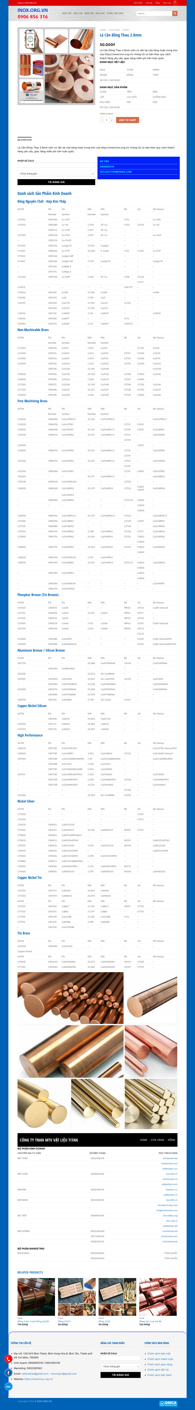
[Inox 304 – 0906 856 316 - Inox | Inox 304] (38, 13)
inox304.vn (171, 1174)
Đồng (126, 30)
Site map (167, 3)
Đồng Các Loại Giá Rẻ (150, 1321)
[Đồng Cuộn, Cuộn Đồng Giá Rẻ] (36, 1297)
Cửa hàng (114, 30)
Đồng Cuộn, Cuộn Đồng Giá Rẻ (33, 1321)
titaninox (170, 1189)
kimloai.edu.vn (170, 1179)
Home (103, 30)
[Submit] (174, 13)
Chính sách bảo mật (158, 1353)
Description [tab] (25, 140)
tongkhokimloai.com (166, 1210)
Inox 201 (100, 13)
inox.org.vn (171, 1220)
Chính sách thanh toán (160, 1359)
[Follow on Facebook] (175, 3)
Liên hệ (149, 3)
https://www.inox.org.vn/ (38, 1379)
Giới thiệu (138, 3)
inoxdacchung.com (167, 1205)
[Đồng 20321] (77, 1297)
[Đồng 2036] (117, 1297)
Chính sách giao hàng (159, 1364)
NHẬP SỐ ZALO (26, 160)
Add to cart (127, 120)
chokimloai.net (170, 1231)
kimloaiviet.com (169, 1163)
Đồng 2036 (104, 1321)
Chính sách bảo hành (159, 1375)
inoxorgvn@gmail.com (64, 1373)
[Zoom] (22, 101)
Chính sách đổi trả (157, 1369)
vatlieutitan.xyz (169, 1168)
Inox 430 (89, 13)
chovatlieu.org (170, 1215)
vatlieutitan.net (170, 1226)
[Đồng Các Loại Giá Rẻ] (158, 1297)
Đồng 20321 (64, 1321)
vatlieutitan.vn (170, 1194)
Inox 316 (77, 13)
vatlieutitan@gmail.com (34, 1373)
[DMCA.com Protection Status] (168, 1403)
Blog (158, 3)
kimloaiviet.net (170, 1158)
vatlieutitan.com (169, 1184)
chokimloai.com (169, 1236)
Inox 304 (66, 13)
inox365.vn (171, 1200)
